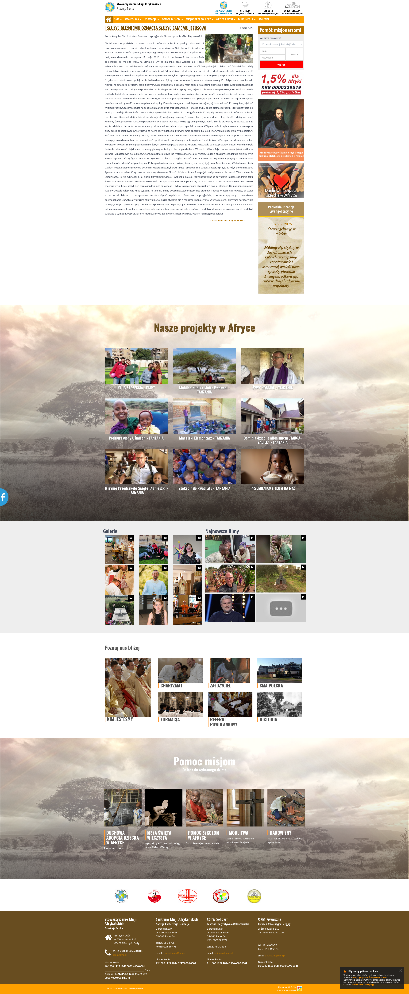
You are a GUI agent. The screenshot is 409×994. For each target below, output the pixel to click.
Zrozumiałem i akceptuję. (363, 985)
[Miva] (188, 896)
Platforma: (287, 987)
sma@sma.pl (120, 954)
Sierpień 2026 (281, 223)
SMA (116, 19)
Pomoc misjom (171, 19)
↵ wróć (179, 230)
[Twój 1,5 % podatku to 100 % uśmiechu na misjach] (281, 84)
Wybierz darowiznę (270, 37)
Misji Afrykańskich (223, 12)
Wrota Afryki (224, 19)
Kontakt (264, 19)
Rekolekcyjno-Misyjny (268, 12)
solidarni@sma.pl (223, 952)
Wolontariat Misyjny (292, 12)
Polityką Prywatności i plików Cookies (369, 977)
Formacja (150, 19)
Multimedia (245, 19)
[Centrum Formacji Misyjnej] (221, 896)
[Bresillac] (281, 130)
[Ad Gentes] (154, 896)
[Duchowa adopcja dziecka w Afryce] (281, 180)
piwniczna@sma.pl (275, 955)
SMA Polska (132, 19)
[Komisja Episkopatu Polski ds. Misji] (121, 896)
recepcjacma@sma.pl (174, 952)
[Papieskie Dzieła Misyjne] (254, 896)
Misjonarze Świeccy (198, 19)
